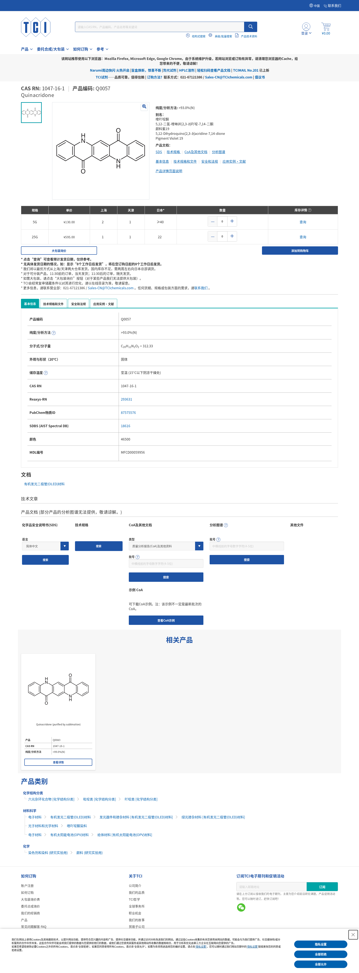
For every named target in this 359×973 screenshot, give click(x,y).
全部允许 (321, 964)
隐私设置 (321, 944)
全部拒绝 (321, 954)
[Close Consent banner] (353, 934)
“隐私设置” (201, 946)
